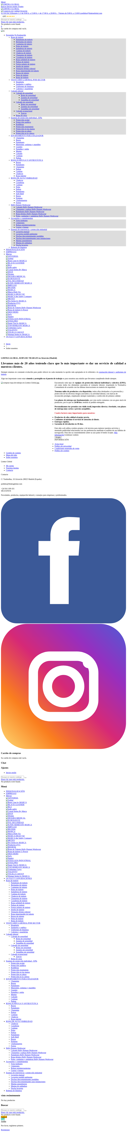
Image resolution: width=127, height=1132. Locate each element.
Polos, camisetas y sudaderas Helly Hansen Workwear (37, 216)
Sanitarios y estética (23, 84)
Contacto (9, 470)
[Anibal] (9, 258)
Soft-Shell (20, 194)
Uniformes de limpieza (25, 86)
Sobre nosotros (12, 457)
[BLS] (9, 265)
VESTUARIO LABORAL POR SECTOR (28, 80)
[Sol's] (9, 314)
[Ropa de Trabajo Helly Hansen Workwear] (23, 308)
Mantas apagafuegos (24, 241)
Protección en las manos (25, 129)
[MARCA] (10, 290)
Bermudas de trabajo (24, 42)
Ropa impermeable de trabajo (27, 71)
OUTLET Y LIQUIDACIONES (19, 337)
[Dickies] (10, 274)
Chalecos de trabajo (23, 53)
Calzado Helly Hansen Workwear (29, 207)
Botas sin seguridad (28, 104)
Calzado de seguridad (24, 93)
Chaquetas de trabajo (24, 55)
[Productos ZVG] (13, 303)
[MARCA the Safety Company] (19, 296)
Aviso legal (59, 444)
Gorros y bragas (22, 227)
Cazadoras (20, 182)
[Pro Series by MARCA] (16, 301)
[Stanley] (10, 317)
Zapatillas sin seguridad (30, 109)
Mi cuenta (10, 466)
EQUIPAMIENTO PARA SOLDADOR (27, 136)
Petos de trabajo (22, 75)
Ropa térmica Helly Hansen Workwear (31, 214)
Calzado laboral (17, 91)
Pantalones (20, 142)
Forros (18, 203)
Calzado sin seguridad (24, 102)
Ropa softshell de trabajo (25, 60)
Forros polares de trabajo (25, 64)
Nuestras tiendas (12, 468)
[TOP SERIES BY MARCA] (18, 325)
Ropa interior (21, 176)
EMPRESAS (11, 252)
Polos (18, 187)
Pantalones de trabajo (24, 39)
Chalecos (19, 174)
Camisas (19, 156)
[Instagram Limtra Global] (63, 748)
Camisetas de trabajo (24, 44)
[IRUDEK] (11, 287)
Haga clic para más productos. (13, 22)
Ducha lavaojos (22, 245)
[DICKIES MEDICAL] (16, 276)
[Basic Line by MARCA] (16, 261)
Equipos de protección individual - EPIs (26, 118)
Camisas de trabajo (23, 51)
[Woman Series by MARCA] (18, 334)
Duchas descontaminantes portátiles (30, 236)
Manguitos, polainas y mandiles (28, 144)
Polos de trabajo (22, 46)
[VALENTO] (11, 330)
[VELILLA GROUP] (15, 332)
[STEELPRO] (12, 321)
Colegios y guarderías (24, 89)
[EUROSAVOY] (13, 279)
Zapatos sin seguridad (29, 107)
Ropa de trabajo (17, 37)
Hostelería (20, 82)
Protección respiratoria (24, 127)
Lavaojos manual (22, 232)
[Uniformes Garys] (13, 328)
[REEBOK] (11, 305)
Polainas (19, 198)
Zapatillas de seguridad (30, 100)
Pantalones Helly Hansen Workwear (30, 212)
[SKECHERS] (12, 312)
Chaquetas (20, 138)
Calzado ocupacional (24, 111)
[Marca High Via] (13, 292)
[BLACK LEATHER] (15, 263)
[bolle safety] (11, 267)
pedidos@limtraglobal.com (91, 13)
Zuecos (24, 113)
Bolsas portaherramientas (25, 225)
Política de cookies (62, 451)
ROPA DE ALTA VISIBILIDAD (24, 178)
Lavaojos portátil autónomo (26, 234)
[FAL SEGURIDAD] (15, 281)
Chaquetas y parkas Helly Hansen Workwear (33, 209)
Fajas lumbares (22, 220)
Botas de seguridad (28, 95)
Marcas (9, 254)
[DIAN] (9, 272)
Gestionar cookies (71, 435)
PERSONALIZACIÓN (15, 249)
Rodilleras (20, 124)
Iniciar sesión (11, 773)
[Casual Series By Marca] (16, 270)
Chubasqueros (21, 200)
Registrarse (5, 1130)
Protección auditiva (23, 122)
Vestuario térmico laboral (25, 69)
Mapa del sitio (11, 455)
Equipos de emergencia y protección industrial (29, 229)
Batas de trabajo (22, 77)
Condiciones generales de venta (67, 448)
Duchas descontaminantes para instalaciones (33, 238)
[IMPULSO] (11, 285)
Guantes (19, 147)
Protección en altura (23, 131)
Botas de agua (21, 115)
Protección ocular (23, 120)
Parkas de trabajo (22, 62)
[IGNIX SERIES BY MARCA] (19, 283)
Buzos (18, 140)
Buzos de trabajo (22, 73)
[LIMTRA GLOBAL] (10, 4)
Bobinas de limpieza (19, 247)
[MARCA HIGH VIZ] (15, 294)
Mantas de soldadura (24, 243)
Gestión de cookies (13, 453)
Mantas (19, 151)
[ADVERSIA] (12, 256)
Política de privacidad (63, 446)
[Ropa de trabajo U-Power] (17, 310)
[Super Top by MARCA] (16, 323)
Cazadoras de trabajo (24, 57)
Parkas (18, 158)
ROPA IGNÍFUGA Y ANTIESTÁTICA (27, 160)
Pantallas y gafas (22, 149)
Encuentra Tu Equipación (16, 35)
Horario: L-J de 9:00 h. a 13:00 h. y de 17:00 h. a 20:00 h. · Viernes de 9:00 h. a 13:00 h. (46, 13)
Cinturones (20, 223)
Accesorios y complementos (22, 218)
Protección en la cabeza (25, 133)
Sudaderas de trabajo (24, 48)
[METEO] (10, 299)
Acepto (58, 437)
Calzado (19, 153)
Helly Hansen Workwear (20, 205)
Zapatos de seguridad (29, 98)
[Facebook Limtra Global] (63, 623)
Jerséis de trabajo (22, 66)
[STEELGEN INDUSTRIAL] (18, 319)
